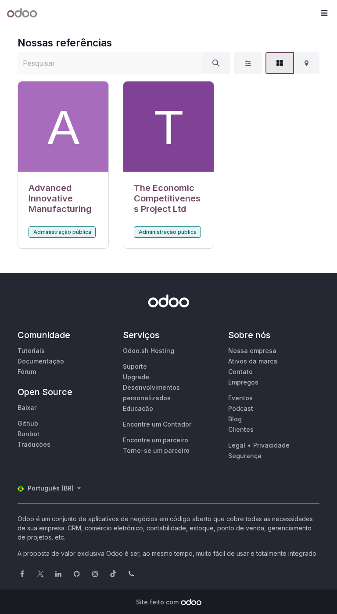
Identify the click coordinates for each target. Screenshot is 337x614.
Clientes (241, 429)
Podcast (240, 408)
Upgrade (136, 377)
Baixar (27, 407)
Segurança (245, 455)
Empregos (243, 382)
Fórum (27, 371)
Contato (240, 371)
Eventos (240, 398)
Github (28, 423)
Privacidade (271, 445)
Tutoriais (31, 350)
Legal (236, 445)
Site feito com (157, 602)
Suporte (135, 366)
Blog (235, 419)
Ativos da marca (252, 361)
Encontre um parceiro (155, 440)
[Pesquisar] (215, 63)
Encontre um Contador (157, 424)
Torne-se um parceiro (156, 450)
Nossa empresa (252, 350)
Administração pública (62, 232)
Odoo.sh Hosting (148, 350)
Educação (138, 408)
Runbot (28, 434)
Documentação (41, 361)
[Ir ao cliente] (63, 126)
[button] (324, 13)
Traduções (34, 444)
